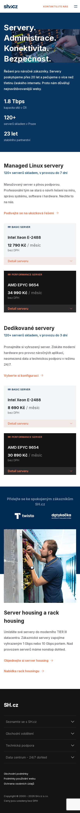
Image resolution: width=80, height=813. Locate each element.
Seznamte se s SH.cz (21, 722)
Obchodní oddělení (20, 733)
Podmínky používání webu (20, 778)
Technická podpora (20, 745)
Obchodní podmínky (16, 773)
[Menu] (75, 6)
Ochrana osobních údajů (19, 783)
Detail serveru (18, 261)
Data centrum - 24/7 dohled (26, 757)
